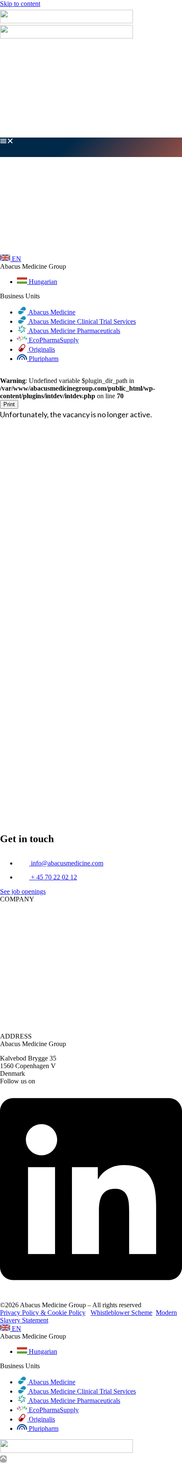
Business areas (162, 88)
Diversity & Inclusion (153, 103)
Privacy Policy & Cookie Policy (42, 1312)
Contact (171, 126)
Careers (172, 65)
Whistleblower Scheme (121, 1312)
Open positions (162, 81)
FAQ (175, 111)
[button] (91, 147)
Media (173, 119)
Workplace (167, 936)
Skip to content (20, 3)
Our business (164, 50)
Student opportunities (153, 96)
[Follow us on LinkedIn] (91, 1290)
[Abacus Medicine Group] (66, 21)
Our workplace (162, 73)
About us (169, 58)
